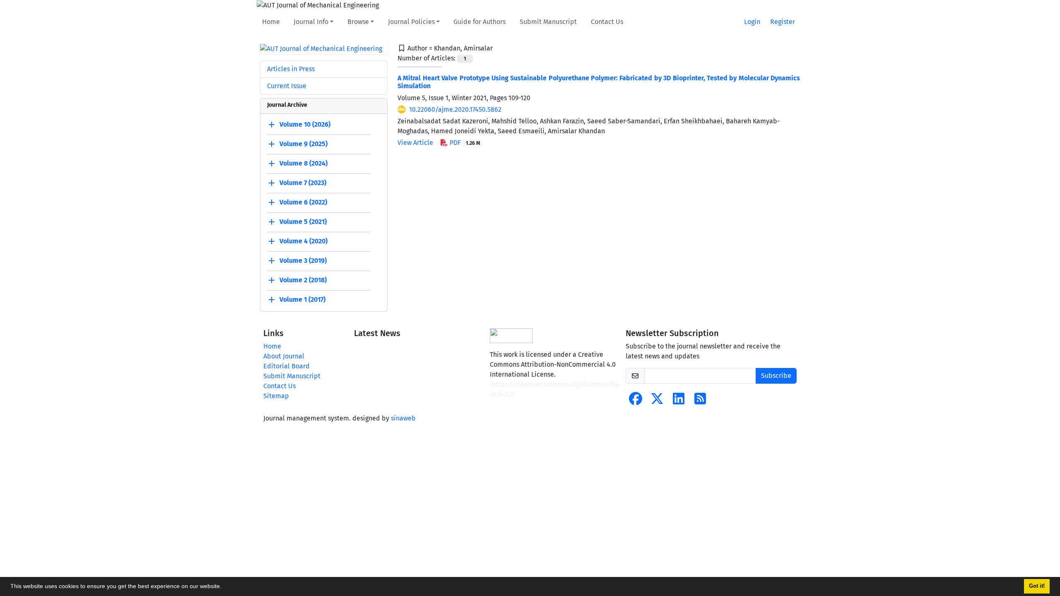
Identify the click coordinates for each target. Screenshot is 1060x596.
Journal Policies (411, 22)
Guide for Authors (479, 22)
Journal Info (311, 22)
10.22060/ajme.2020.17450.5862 (455, 109)
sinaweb (403, 418)
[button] (224, 587)
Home (271, 22)
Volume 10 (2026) (304, 125)
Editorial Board (286, 366)
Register (782, 22)
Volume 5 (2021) (303, 222)
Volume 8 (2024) (303, 164)
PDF (464, 143)
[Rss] (700, 401)
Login (752, 22)
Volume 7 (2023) (302, 183)
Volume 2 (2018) (303, 280)
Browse (358, 22)
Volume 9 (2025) (303, 144)
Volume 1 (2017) (302, 300)
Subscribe (776, 376)
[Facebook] (636, 401)
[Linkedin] (679, 401)
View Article (415, 143)
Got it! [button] (1037, 586)
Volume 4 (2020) (303, 241)
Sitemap (276, 396)
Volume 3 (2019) (303, 261)
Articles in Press (291, 69)
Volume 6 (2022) (303, 203)
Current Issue (286, 86)
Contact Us (607, 22)
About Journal (283, 356)
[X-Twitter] (657, 401)
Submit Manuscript (548, 22)
